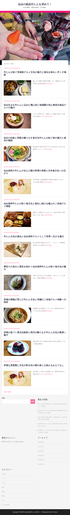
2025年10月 (41, 464)
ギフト (4, 478)
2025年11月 (41, 459)
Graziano (16, 68)
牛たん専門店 (5, 505)
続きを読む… (49, 83)
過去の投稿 (7, 392)
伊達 (3, 491)
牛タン (4, 500)
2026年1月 (41, 451)
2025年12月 (41, 455)
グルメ (4, 482)
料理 (3, 496)
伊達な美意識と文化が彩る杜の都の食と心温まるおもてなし (34, 365)
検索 (3, 398)
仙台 (3, 487)
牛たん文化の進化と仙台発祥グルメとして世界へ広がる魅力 (34, 236)
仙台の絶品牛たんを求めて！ (35, 4)
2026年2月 (41, 446)
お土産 (4, 474)
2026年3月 (41, 442)
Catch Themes (53, 512)
